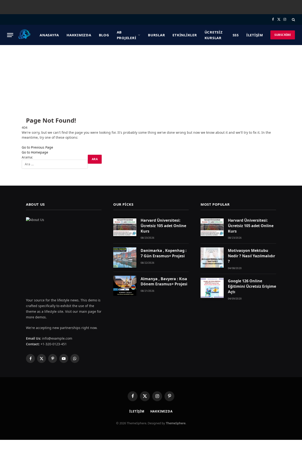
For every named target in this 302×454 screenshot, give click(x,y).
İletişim (254, 35)
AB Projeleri (126, 35)
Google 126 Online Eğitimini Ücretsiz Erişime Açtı (252, 286)
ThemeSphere (175, 423)
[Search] (293, 19)
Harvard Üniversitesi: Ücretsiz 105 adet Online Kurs (163, 226)
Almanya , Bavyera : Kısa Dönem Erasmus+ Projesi (164, 281)
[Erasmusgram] (24, 35)
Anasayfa (49, 35)
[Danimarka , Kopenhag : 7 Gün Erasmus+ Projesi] (124, 257)
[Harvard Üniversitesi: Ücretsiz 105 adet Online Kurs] (124, 227)
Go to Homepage (35, 152)
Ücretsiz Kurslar (214, 35)
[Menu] (10, 35)
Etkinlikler (184, 35)
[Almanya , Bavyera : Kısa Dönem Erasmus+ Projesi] (124, 286)
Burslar (156, 35)
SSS (236, 35)
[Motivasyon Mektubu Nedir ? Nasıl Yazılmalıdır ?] (212, 257)
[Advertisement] (151, 80)
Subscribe (282, 35)
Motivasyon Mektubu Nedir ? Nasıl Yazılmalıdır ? (251, 256)
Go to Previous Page (37, 147)
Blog (104, 35)
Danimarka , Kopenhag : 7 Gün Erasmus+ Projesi (164, 253)
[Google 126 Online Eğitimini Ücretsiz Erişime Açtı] (212, 288)
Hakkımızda (79, 35)
